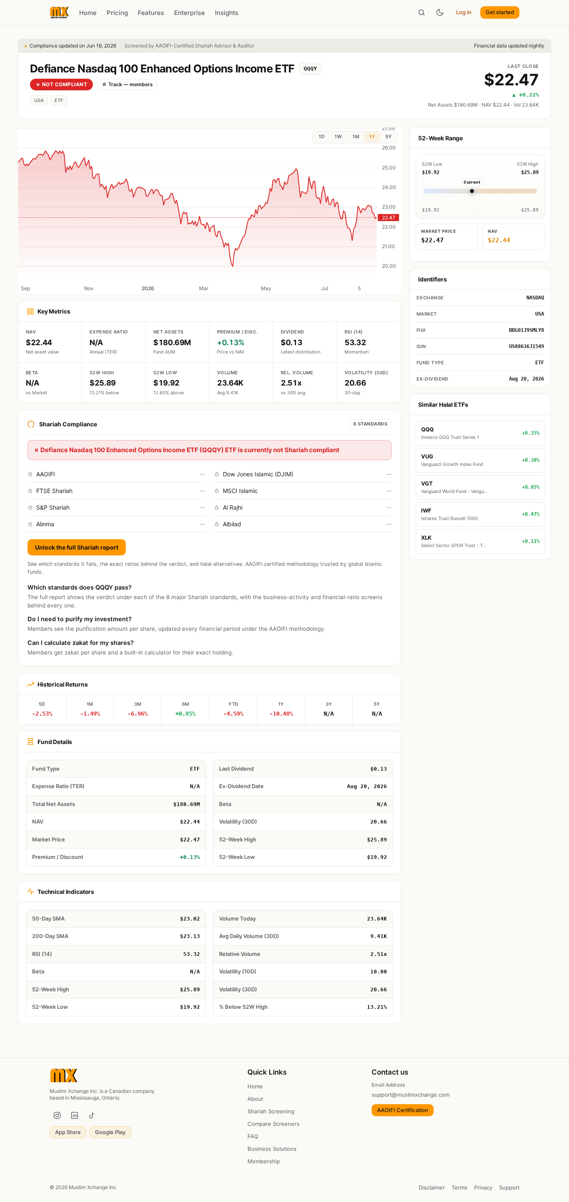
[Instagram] (57, 1115)
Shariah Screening (270, 1111)
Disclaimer (432, 1187)
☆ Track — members (127, 84)
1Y (372, 136)
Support (509, 1187)
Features (151, 13)
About (255, 1098)
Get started (500, 12)
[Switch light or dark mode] (439, 12)
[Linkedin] (74, 1115)
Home (88, 13)
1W (338, 136)
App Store (68, 1132)
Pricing (117, 13)
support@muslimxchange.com (410, 1094)
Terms (459, 1187)
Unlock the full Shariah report (76, 547)
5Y (388, 136)
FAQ (252, 1136)
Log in (464, 12)
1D (321, 136)
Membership (263, 1161)
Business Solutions (272, 1148)
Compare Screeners (273, 1123)
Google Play (110, 1132)
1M (355, 136)
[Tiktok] (92, 1115)
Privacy (483, 1187)
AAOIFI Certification (402, 1110)
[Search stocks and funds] (421, 12)
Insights (226, 13)
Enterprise (189, 13)
